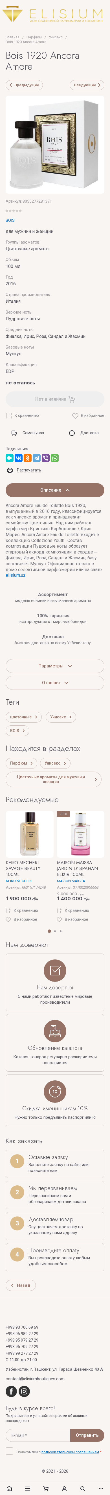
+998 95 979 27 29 (22, 1340)
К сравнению (27, 415)
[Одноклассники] (28, 458)
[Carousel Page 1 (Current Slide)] (49, 931)
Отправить (87, 1435)
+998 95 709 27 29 (22, 1346)
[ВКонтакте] (19, 458)
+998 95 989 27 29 (22, 1334)
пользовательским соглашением (70, 1452)
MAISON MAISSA (71, 881)
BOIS (10, 220)
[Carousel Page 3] (60, 931)
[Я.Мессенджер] (10, 458)
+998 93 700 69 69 (22, 1327)
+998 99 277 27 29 (22, 1353)
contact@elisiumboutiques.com (35, 1378)
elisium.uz (16, 575)
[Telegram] (37, 458)
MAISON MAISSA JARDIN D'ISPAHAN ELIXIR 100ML (77, 868)
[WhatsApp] (55, 458)
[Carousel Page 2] (55, 931)
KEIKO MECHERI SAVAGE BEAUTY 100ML (23, 868)
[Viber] (46, 458)
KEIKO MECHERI (19, 881)
